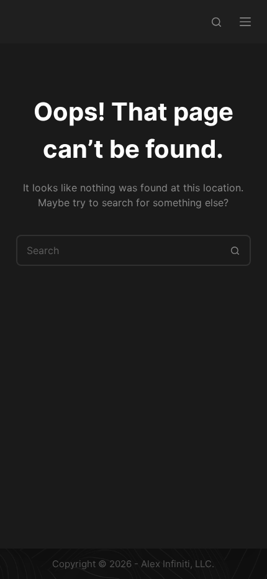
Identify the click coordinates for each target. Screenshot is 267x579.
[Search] (216, 22)
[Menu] (245, 21)
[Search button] (235, 250)
